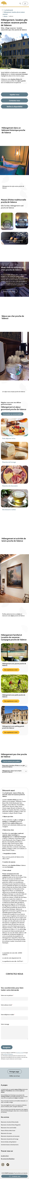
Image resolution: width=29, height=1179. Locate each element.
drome (5, 16)
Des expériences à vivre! (10, 670)
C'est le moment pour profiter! (11, 761)
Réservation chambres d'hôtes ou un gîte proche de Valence (13, 766)
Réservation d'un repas (6, 1133)
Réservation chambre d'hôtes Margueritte (10, 1125)
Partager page (14, 1071)
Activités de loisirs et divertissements (9, 1144)
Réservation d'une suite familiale (8, 1127)
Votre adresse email (7, 1005)
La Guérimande (8, 10)
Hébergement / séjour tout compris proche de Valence (12, 771)
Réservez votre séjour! (9, 291)
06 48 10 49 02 (5, 1156)
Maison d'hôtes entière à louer (8, 1130)
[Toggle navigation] (25, 3)
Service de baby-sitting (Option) (8, 1142)
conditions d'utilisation (8, 1054)
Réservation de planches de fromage (9, 1139)
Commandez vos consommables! (12, 414)
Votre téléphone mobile (8, 1014)
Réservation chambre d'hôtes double (9, 1122)
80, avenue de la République (7, 1158)
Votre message (5, 1024)
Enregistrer (6, 1047)
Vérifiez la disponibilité (14, 106)
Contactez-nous (14, 100)
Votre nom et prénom (7, 995)
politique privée (20, 1052)
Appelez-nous (14, 94)
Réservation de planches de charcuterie (10, 1136)
